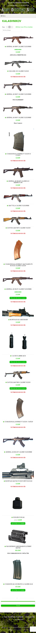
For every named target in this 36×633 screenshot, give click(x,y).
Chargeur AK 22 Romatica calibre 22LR (19, 584)
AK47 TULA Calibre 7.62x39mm (18, 205)
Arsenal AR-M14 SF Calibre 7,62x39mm (19, 452)
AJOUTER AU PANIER (18, 523)
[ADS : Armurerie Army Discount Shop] (18, 12)
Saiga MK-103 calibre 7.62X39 (19, 71)
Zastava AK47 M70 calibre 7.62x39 (18, 228)
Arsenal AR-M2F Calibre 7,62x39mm (18, 94)
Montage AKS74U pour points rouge (18, 481)
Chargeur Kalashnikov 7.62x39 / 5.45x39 (19, 422)
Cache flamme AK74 (19, 356)
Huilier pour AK (18, 517)
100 (12, 27)
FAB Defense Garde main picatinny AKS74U (18, 547)
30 (7, 27)
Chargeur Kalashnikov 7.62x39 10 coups (19, 154)
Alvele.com (10, 630)
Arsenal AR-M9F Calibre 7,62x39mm (18, 46)
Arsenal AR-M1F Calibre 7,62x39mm (18, 117)
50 (9, 27)
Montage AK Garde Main (19, 319)
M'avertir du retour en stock (18, 298)
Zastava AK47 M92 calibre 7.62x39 (18, 382)
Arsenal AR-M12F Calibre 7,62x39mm (18, 289)
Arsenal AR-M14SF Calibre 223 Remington (18, 181)
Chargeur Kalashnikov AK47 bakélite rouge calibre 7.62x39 (19, 264)
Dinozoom (26, 630)
